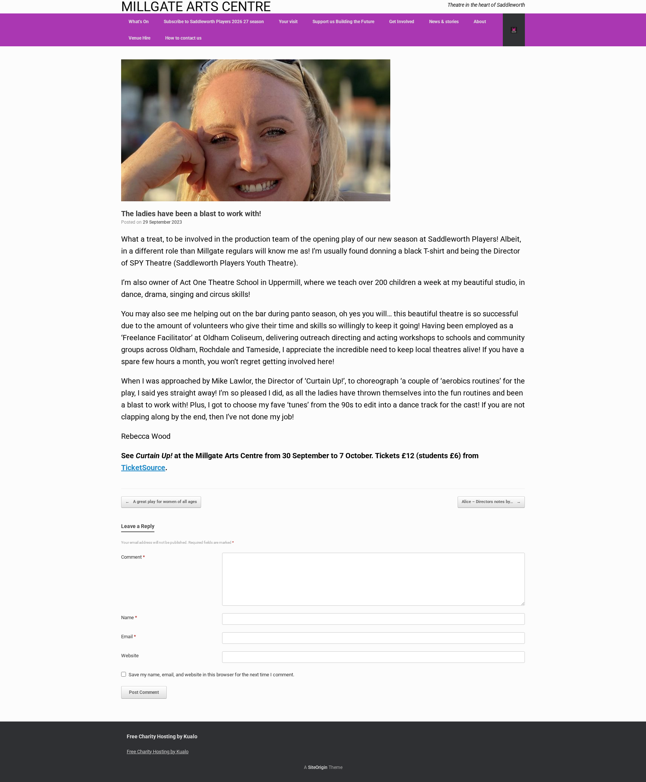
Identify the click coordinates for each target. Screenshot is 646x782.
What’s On (139, 21)
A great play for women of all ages (161, 501)
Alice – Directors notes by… (491, 501)
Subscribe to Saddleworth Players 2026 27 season (214, 21)
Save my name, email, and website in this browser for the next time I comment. (211, 674)
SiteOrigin (317, 767)
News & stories (444, 21)
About (480, 21)
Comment (133, 557)
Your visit (288, 21)
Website (130, 655)
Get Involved (401, 21)
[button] (514, 29)
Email (128, 636)
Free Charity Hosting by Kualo (157, 751)
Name (129, 617)
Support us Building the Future (343, 21)
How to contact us (183, 38)
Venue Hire (139, 38)
